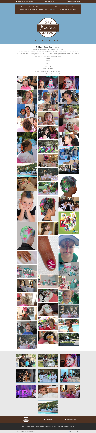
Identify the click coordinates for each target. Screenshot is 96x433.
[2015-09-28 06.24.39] (48, 97)
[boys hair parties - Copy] (48, 323)
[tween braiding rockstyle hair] (48, 208)
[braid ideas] (27, 125)
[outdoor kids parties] (48, 188)
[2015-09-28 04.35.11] (68, 97)
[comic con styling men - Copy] (27, 236)
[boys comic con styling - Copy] (27, 206)
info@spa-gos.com (71, 419)
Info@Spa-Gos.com (75, 1)
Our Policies (66, 426)
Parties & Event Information (57, 426)
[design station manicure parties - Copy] (48, 255)
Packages (37, 426)
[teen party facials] (48, 309)
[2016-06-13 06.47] (48, 132)
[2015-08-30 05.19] (48, 118)
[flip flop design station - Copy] (68, 269)
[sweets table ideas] (68, 311)
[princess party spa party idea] (48, 174)
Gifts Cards (72, 426)
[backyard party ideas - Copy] (48, 146)
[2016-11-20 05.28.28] (27, 97)
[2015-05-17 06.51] (68, 139)
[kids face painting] (68, 297)
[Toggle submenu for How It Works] (39, 7)
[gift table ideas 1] (68, 283)
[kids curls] (27, 299)
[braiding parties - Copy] (27, 147)
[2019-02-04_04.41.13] (27, 313)
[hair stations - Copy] (27, 285)
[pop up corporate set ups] (68, 153)
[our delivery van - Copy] (68, 339)
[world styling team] (68, 223)
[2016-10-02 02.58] (68, 111)
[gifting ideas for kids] (48, 281)
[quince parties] (48, 228)
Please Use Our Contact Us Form (25, 1)
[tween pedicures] (68, 204)
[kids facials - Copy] (48, 295)
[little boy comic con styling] (68, 185)
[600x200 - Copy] (48, 107)
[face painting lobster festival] (68, 248)
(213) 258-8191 (50, 1)
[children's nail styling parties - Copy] (27, 257)
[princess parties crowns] (27, 83)
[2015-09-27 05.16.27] (27, 111)
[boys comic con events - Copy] (27, 328)
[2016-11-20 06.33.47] (48, 83)
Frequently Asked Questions (45, 426)
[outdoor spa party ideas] (27, 170)
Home (23, 426)
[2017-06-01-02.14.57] (68, 83)
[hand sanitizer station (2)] (27, 271)
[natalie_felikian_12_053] (27, 184)
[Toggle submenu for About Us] (31, 7)
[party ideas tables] (48, 160)
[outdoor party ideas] (68, 167)
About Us (32, 426)
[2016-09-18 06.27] (68, 125)
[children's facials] (48, 337)
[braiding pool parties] (68, 325)
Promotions (27, 426)
